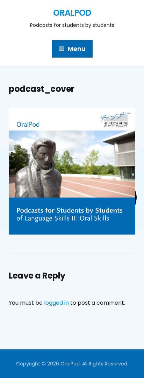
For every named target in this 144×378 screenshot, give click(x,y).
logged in (56, 303)
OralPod (72, 12)
